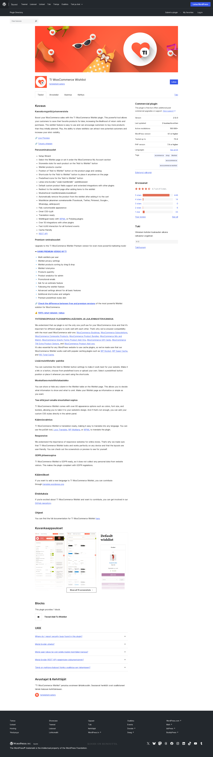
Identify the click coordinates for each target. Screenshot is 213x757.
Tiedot (41, 95)
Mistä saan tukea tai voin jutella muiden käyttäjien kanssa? (61, 652)
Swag (130, 732)
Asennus (68, 95)
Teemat (52, 724)
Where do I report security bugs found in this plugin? (58, 636)
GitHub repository (43, 503)
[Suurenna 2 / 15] (93, 535)
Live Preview (44, 138)
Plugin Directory (16, 12)
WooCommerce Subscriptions (114, 332)
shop (167, 155)
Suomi (35, 744)
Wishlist (174, 155)
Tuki (176, 95)
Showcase (53, 721)
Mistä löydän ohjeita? (44, 644)
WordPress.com (173, 721)
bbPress (170, 728)
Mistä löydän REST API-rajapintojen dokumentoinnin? (59, 660)
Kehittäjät (92, 728)
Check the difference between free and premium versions (66, 303)
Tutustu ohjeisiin (45, 143)
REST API (43, 233)
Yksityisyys (14, 732)
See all (175, 217)
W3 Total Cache (46, 354)
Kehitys (81, 95)
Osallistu (130, 721)
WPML (63, 219)
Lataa (173, 82)
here (98, 518)
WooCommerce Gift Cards (99, 340)
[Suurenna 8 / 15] (124, 535)
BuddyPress (172, 732)
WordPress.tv (94, 732)
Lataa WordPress (200, 4)
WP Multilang (74, 429)
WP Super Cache (119, 351)
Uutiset (13, 724)
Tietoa (12, 721)
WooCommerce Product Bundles (84, 336)
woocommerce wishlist (168, 165)
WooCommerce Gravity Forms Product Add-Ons (64, 340)
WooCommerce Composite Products (51, 336)
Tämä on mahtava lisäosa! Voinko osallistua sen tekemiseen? (62, 667)
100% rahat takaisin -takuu (51, 313)
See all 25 (174, 150)
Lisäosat (52, 728)
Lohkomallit (53, 732)
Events (130, 724)
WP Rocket (106, 351)
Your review (140, 217)
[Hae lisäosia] (36, 21)
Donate (131, 728)
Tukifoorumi (140, 247)
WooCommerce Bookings (88, 332)
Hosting (13, 728)
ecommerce (159, 155)
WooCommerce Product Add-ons (79, 343)
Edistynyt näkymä (143, 172)
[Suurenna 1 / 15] (61, 535)
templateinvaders (57, 84)
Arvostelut (54, 95)
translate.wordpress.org (53, 484)
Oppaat (91, 721)
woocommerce (171, 160)
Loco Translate (60, 429)
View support (168, 111)
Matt (169, 724)
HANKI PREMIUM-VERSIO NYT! (52, 251)
